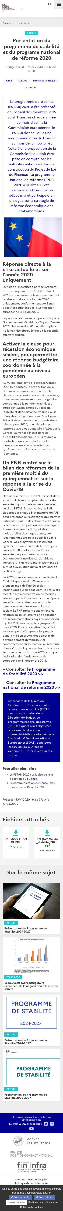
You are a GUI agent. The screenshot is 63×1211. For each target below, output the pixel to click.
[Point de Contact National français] (31, 1153)
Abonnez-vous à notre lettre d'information (31, 1118)
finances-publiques (45, 80)
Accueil (7, 22)
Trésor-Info (22, 22)
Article (31, 32)
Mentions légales (37, 1179)
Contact (20, 1179)
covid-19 (31, 87)
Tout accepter (21, 1197)
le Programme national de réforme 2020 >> (31, 684)
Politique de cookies (31, 1207)
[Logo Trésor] (29, 10)
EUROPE (22, 80)
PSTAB (8, 80)
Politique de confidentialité (31, 1183)
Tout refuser (45, 1197)
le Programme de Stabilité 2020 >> (29, 671)
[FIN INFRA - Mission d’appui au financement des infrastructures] (31, 1166)
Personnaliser (16, 1202)
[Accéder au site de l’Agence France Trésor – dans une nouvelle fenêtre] (31, 1140)
